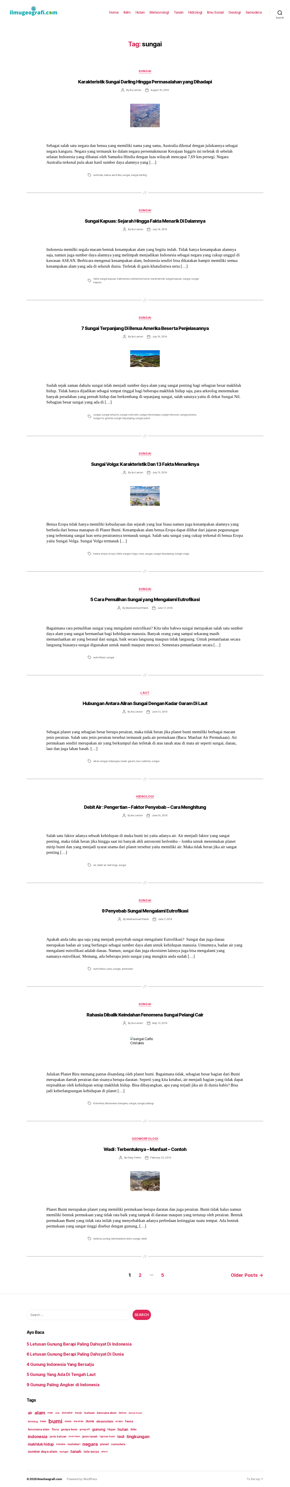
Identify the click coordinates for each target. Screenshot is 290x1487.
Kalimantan (123, 278)
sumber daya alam (42, 1451)
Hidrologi (195, 12)
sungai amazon (110, 414)
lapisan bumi (107, 1436)
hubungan (114, 761)
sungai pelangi (145, 1103)
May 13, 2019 (159, 1023)
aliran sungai (100, 761)
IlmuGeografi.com (49, 1479)
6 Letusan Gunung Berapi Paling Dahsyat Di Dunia (75, 1354)
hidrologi (112, 865)
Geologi (234, 12)
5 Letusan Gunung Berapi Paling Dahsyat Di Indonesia (79, 1344)
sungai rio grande (103, 418)
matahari (73, 1444)
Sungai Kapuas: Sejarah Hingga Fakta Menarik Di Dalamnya (145, 221)
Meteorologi (159, 12)
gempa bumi (69, 1429)
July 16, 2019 (159, 336)
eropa (112, 553)
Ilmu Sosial (215, 12)
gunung (98, 1429)
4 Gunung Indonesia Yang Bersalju (60, 1364)
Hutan (140, 12)
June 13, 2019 (159, 711)
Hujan (112, 1429)
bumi (55, 1421)
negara (90, 1444)
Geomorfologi (145, 1138)
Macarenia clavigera (116, 1103)
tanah (75, 1451)
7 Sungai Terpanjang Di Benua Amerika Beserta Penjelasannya (145, 328)
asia (57, 1412)
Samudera (254, 12)
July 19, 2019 (159, 229)
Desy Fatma (134, 1157)
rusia (141, 553)
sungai (126, 175)
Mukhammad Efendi (137, 607)
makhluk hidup (41, 1444)
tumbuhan (127, 968)
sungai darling (139, 175)
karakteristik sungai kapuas (166, 278)
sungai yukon (142, 418)
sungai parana (188, 414)
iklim (133, 1429)
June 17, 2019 (165, 607)
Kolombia (98, 1103)
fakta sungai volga (126, 553)
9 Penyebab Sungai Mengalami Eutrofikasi (145, 911)
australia (98, 175)
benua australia (112, 175)
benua (122, 1412)
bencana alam (107, 1412)
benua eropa (100, 553)
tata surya (91, 1451)
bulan (43, 1421)
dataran (97, 1238)
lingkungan (138, 1436)
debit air (101, 865)
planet (104, 1444)
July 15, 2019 (159, 472)
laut (138, 761)
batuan (89, 1413)
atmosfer (67, 1412)
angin (50, 1412)
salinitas (146, 761)
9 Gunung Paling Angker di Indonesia (63, 1384)
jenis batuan (58, 1436)
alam (40, 1413)
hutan (123, 1429)
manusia (60, 1444)
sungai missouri (170, 414)
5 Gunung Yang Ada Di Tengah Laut (61, 1374)
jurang (106, 1238)
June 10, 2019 (159, 815)
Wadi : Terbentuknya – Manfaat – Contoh (145, 1149)
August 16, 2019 (160, 90)
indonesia (38, 1436)
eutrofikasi (99, 657)
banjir (78, 1412)
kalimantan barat (140, 278)
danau (68, 1421)
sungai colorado (129, 414)
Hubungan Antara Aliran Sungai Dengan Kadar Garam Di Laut (145, 703)
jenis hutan (74, 1436)
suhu (109, 968)
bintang (33, 1421)
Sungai (145, 71)
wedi (144, 1238)
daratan (78, 1421)
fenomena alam (39, 1429)
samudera (118, 1444)
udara (104, 1451)
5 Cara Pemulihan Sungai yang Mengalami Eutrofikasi (144, 599)
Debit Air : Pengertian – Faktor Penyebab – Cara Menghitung (145, 807)
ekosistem (104, 1421)
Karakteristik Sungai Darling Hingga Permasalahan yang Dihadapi (145, 82)
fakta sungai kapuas (104, 278)
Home (114, 12)
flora (55, 1429)
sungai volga (182, 553)
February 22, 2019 (160, 1157)
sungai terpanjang (124, 418)
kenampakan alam (121, 1238)
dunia (90, 1421)
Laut (144, 693)
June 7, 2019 (165, 919)
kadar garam (128, 761)
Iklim (127, 12)
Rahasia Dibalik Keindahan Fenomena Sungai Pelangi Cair (145, 1015)
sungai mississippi (149, 414)
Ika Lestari (135, 90)
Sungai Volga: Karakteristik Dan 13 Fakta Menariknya (145, 464)
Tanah (178, 12)
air (94, 865)
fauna (129, 1421)
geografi (85, 1429)
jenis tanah (89, 1436)
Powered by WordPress (82, 1479)
